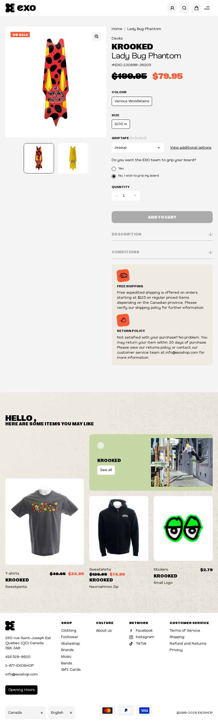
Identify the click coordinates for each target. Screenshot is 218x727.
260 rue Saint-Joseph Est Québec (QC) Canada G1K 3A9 (28, 643)
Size (115, 115)
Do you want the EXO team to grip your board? (154, 160)
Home (117, 29)
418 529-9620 (18, 657)
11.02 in (121, 124)
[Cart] (196, 8)
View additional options (190, 148)
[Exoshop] (10, 625)
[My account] (172, 8)
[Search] (184, 8)
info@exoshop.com (21, 675)
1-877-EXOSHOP (19, 666)
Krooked (132, 46)
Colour (119, 92)
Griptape (129, 138)
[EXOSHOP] (20, 8)
